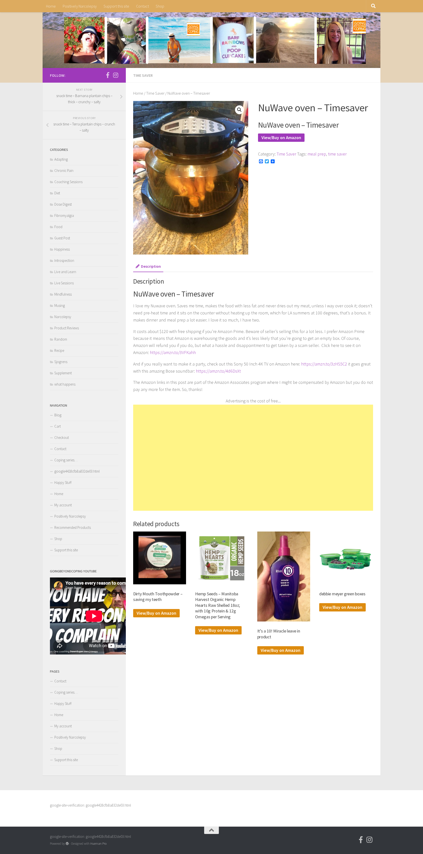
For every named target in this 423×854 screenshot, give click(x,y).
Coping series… (66, 460)
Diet (57, 193)
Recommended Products (72, 527)
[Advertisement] (253, 458)
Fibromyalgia (64, 215)
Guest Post (62, 238)
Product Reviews (66, 328)
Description (151, 266)
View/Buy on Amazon (281, 137)
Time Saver (143, 75)
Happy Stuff (62, 482)
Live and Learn (65, 271)
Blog (57, 415)
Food (58, 226)
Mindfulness (63, 294)
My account (63, 505)
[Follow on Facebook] (108, 75)
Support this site (116, 6)
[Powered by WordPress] (67, 843)
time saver (337, 154)
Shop (160, 6)
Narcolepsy (62, 316)
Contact (142, 6)
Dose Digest (63, 204)
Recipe (59, 350)
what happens (64, 384)
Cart (57, 426)
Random (60, 339)
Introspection (64, 260)
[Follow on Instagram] (115, 75)
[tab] (148, 267)
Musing (59, 305)
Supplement (63, 373)
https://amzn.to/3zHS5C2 (324, 364)
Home (51, 6)
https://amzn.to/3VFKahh (173, 352)
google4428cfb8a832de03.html (77, 471)
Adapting (61, 159)
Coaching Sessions (68, 181)
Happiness (62, 249)
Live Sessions (64, 283)
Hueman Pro (98, 844)
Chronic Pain (63, 170)
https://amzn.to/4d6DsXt (218, 371)
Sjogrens (60, 361)
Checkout (61, 437)
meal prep (316, 154)
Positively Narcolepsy (80, 6)
